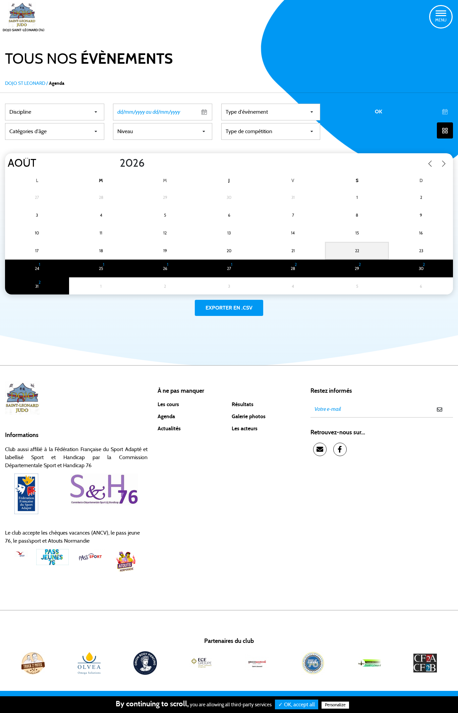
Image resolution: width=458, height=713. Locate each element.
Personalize (335, 705)
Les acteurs (244, 428)
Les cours (168, 404)
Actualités (169, 428)
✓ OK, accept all (296, 704)
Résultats (242, 404)
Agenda (166, 416)
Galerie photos (249, 416)
